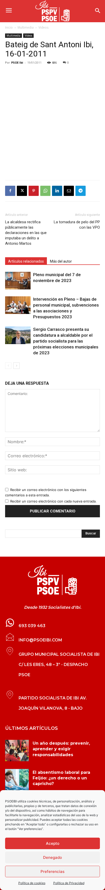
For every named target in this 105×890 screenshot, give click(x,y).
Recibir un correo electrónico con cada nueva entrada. (53, 501)
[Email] (69, 191)
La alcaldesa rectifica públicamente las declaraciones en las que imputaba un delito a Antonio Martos (26, 233)
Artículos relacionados (26, 261)
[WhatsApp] (45, 191)
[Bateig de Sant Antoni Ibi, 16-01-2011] (52, 580)
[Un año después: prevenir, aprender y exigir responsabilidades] (17, 750)
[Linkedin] (57, 191)
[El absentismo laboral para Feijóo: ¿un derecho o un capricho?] (17, 779)
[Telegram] (80, 191)
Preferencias (52, 871)
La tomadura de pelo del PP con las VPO (77, 225)
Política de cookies (31, 883)
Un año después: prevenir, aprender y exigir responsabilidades (61, 749)
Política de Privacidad (68, 883)
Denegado (52, 857)
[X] (22, 191)
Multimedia (26, 27)
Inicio (9, 27)
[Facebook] (10, 191)
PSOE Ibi (17, 62)
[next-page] (16, 365)
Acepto (52, 843)
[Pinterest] (34, 191)
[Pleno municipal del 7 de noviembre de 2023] (18, 280)
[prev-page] (8, 365)
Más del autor (61, 261)
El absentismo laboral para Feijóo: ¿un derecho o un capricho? (61, 778)
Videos (43, 27)
